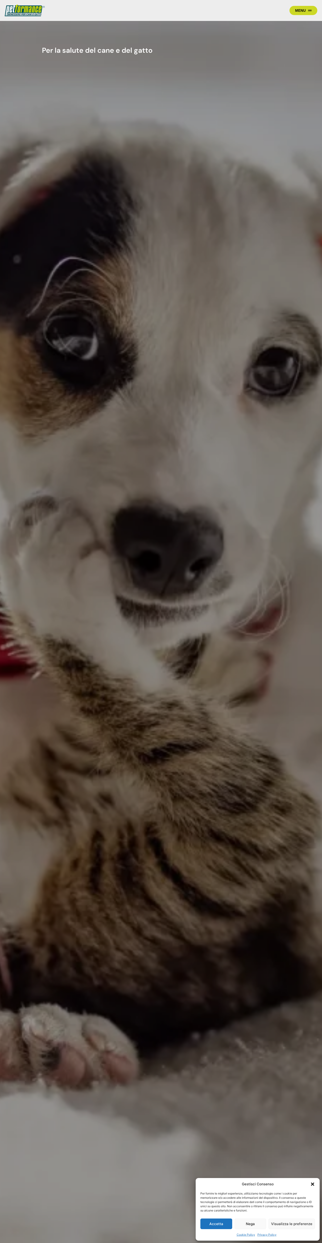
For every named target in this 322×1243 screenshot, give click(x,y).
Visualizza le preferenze (291, 1224)
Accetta (216, 1224)
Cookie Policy (246, 1234)
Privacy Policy (267, 1234)
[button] (312, 1184)
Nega (250, 1224)
